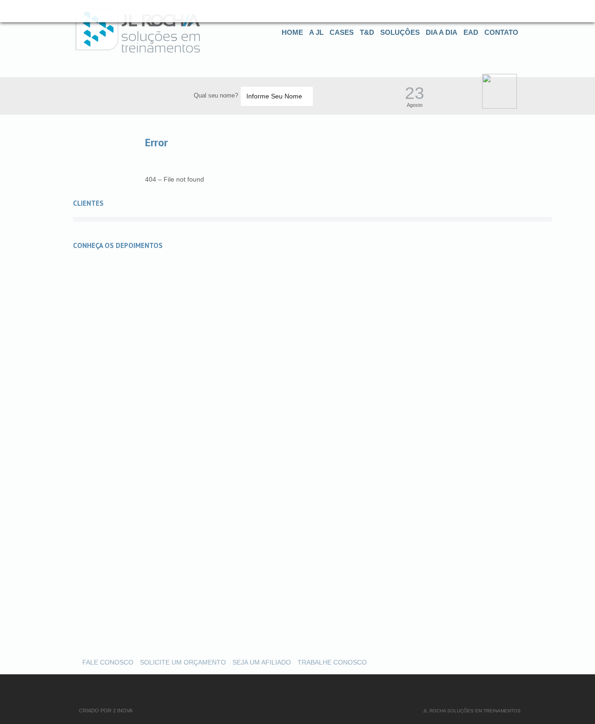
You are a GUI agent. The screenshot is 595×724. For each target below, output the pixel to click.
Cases (342, 32)
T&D (367, 32)
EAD (470, 32)
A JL (316, 32)
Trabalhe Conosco (332, 662)
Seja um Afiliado (261, 662)
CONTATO (501, 32)
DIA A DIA (441, 32)
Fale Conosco (107, 662)
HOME (292, 32)
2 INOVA (122, 710)
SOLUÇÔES (400, 32)
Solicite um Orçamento (183, 662)
